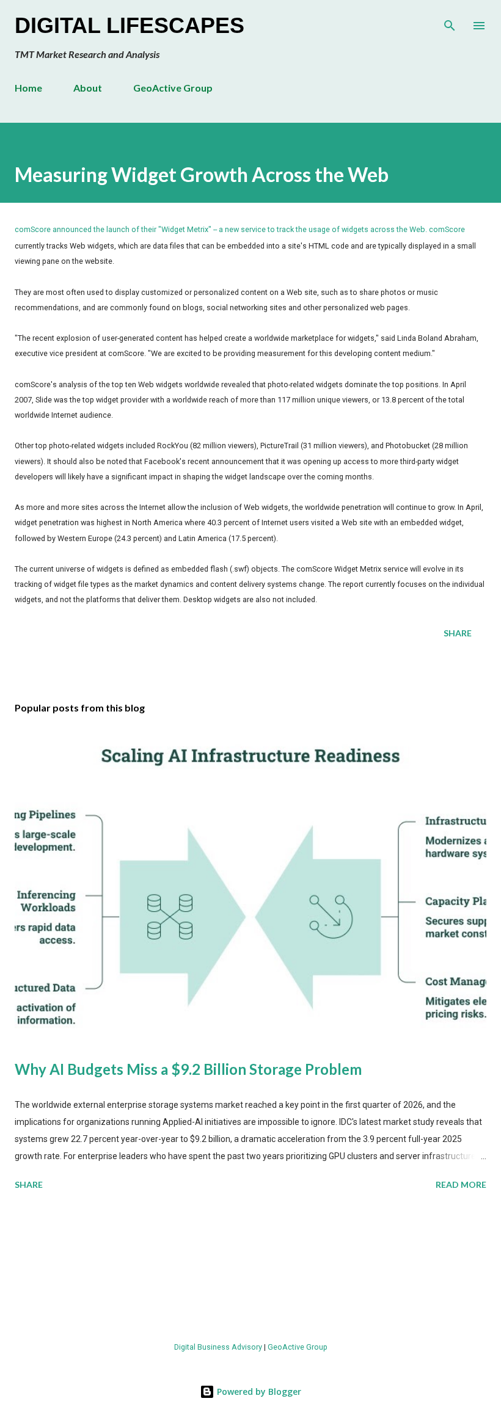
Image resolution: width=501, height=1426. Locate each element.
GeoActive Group (173, 87)
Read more (461, 1184)
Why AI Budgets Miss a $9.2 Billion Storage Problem (188, 1069)
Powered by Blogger (257, 1391)
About (87, 87)
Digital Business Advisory (218, 1346)
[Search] (449, 22)
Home (28, 87)
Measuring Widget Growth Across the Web (202, 174)
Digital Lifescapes (129, 25)
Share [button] (458, 633)
